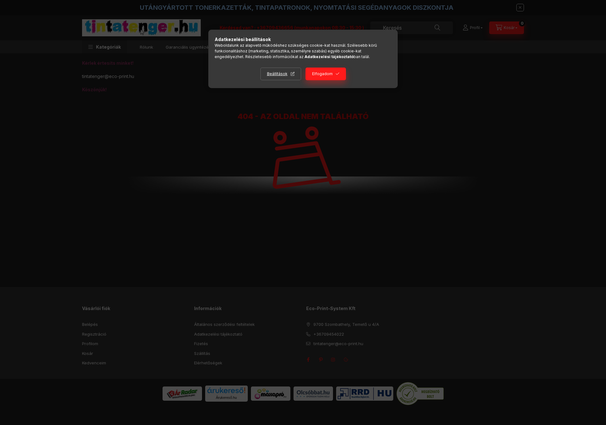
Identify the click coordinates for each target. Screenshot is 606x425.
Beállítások (277, 73)
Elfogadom (322, 73)
